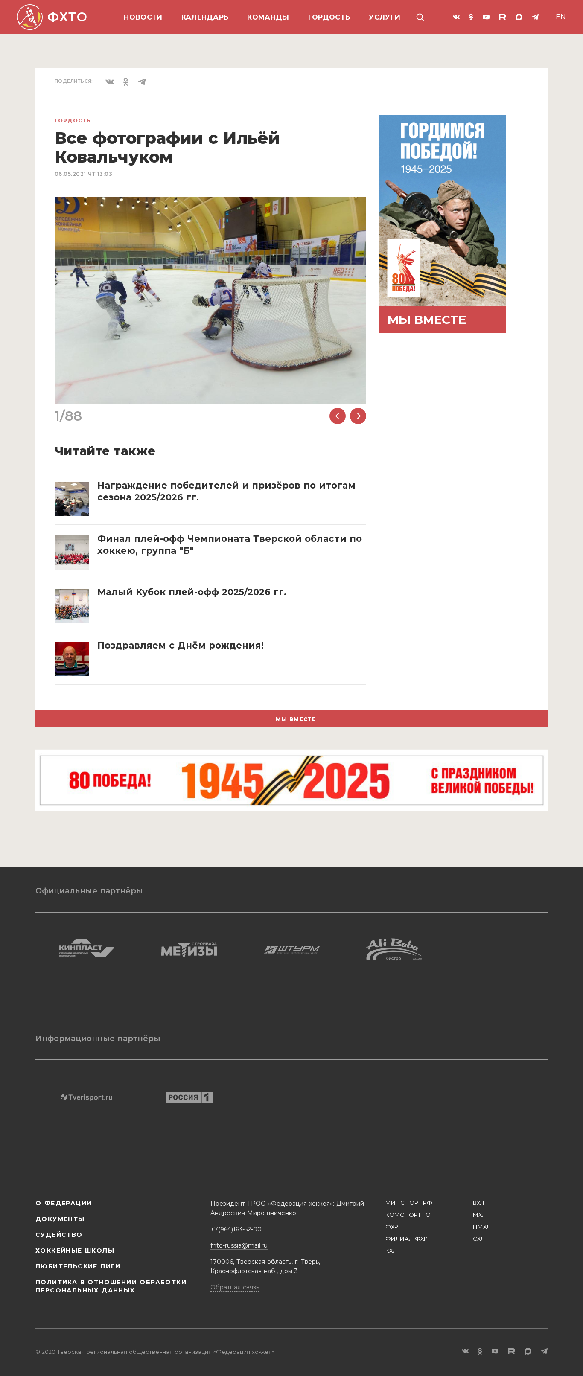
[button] (337, 416)
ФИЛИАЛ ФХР (406, 1238)
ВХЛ (478, 1202)
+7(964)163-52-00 (236, 1229)
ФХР (391, 1226)
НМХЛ (482, 1226)
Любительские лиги (78, 1266)
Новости (143, 17)
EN (561, 17)
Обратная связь (234, 1287)
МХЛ (479, 1214)
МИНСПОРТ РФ (408, 1202)
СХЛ (479, 1238)
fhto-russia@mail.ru (239, 1245)
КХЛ (391, 1250)
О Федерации (63, 1203)
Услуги (384, 17)
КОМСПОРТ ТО (408, 1214)
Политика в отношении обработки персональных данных (111, 1286)
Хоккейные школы (74, 1250)
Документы (60, 1219)
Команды (268, 17)
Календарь (205, 17)
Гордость (329, 17)
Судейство (59, 1235)
